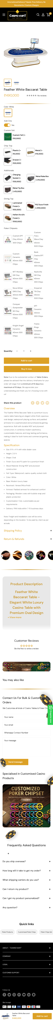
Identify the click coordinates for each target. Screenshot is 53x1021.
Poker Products (7, 932)
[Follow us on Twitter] (9, 995)
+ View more (14, 617)
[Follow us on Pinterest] (19, 995)
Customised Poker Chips (27, 932)
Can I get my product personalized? (21, 898)
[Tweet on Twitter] (42, 403)
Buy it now (26, 369)
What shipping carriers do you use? (21, 879)
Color (9, 107)
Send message (15, 762)
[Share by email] (47, 403)
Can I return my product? (16, 889)
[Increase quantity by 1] (30, 351)
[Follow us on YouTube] (24, 995)
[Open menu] (4, 15)
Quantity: (8, 351)
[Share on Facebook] (32, 403)
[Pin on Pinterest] (37, 403)
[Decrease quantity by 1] (17, 351)
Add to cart (26, 360)
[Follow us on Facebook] (4, 995)
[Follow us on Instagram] (14, 995)
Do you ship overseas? (14, 861)
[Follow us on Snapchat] (34, 995)
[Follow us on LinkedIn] (29, 995)
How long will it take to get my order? (22, 870)
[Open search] (38, 14)
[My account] (43, 14)
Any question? (10, 907)
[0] (48, 14)
